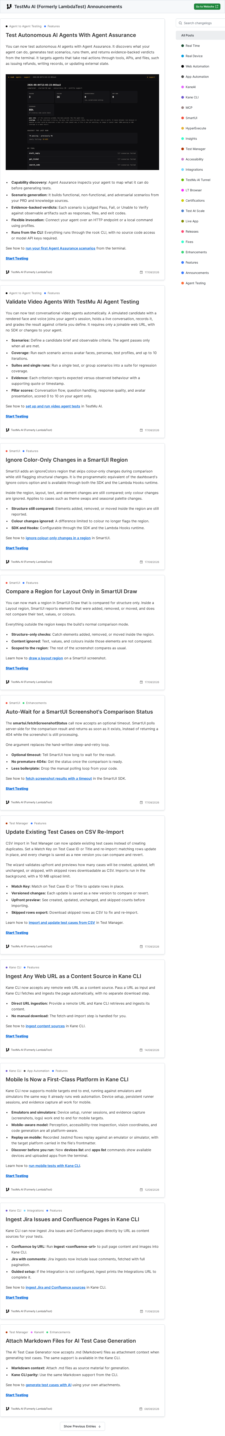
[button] (82, 35)
